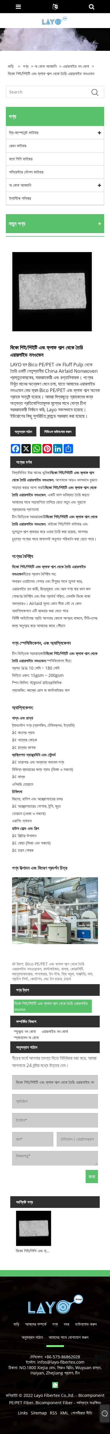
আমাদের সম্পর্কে (35, 1324)
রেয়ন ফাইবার (17, 145)
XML (64, 1413)
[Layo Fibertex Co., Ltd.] (54, 20)
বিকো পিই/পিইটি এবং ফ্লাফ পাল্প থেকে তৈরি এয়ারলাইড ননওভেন (51, 1006)
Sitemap (39, 1413)
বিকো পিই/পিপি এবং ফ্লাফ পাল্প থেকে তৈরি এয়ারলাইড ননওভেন (34, 1250)
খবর (66, 1324)
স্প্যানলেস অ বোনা (26, 1037)
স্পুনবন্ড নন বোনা (25, 1031)
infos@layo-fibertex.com (60, 1362)
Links (23, 1413)
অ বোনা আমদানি (46, 66)
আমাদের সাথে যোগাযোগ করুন (68, 1337)
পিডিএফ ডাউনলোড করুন (57, 431)
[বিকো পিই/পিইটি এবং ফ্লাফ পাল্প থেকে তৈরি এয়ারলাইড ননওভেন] (52, 292)
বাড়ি (16, 1324)
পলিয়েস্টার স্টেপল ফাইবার (26, 172)
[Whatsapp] (55, 1385)
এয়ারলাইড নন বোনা (76, 66)
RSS (53, 1413)
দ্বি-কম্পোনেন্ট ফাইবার (23, 132)
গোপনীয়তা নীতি (81, 1413)
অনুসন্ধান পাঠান (23, 431)
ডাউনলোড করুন (86, 1324)
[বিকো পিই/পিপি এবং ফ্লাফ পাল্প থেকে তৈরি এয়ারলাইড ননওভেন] (33, 1227)
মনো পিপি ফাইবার (21, 159)
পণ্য (25, 66)
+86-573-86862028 (62, 1357)
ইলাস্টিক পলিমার (20, 198)
